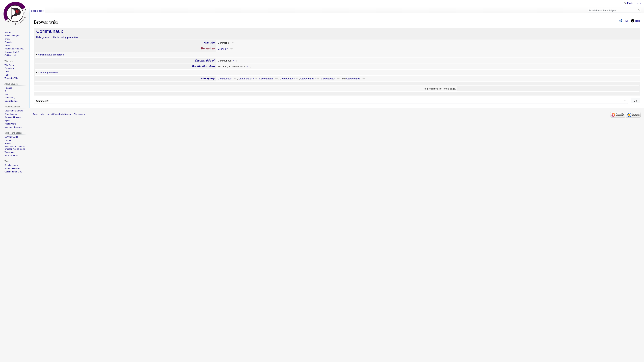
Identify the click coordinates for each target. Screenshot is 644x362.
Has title (209, 42)
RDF (626, 20)
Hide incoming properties (64, 37)
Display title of (205, 60)
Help (637, 20)
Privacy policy (39, 114)
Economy (223, 48)
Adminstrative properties (51, 54)
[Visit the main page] (14, 13)
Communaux (49, 31)
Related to (208, 48)
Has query (208, 78)
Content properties (48, 72)
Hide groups (42, 37)
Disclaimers (79, 114)
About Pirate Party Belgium (59, 114)
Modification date (203, 66)
